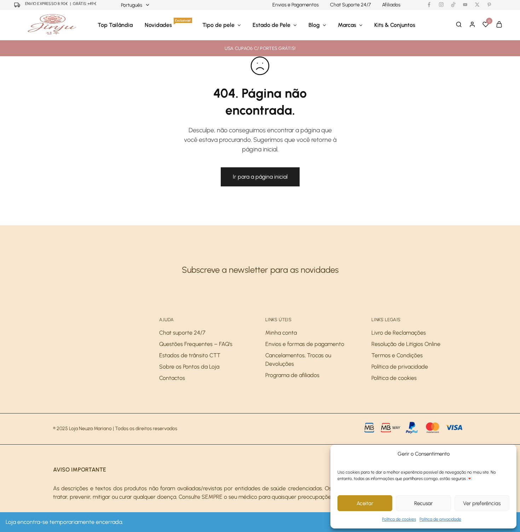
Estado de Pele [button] (271, 25)
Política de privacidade (440, 519)
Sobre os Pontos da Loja (189, 366)
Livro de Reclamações (398, 332)
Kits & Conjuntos (394, 25)
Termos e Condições (397, 355)
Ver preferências (482, 503)
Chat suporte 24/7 (182, 332)
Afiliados (391, 4)
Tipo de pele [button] (218, 25)
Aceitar (365, 503)
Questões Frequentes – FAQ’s (195, 344)
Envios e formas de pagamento (304, 344)
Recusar (423, 503)
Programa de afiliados (292, 375)
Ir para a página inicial (260, 176)
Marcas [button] (347, 25)
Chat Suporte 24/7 (350, 4)
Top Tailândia (115, 25)
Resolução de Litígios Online (405, 344)
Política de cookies (399, 519)
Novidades (168, 24)
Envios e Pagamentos (295, 4)
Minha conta (281, 332)
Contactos (172, 378)
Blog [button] (314, 25)
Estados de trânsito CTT (189, 355)
